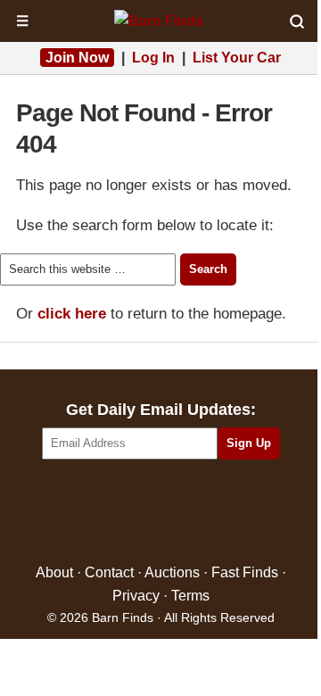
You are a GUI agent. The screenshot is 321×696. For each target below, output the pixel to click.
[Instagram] (199, 512)
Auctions (172, 572)
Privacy (136, 595)
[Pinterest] (161, 512)
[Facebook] (84, 512)
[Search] (297, 21)
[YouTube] (237, 512)
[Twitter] (122, 512)
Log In (153, 57)
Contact (109, 572)
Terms (190, 595)
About (54, 572)
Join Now (77, 57)
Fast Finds (244, 572)
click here (71, 313)
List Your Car (237, 57)
